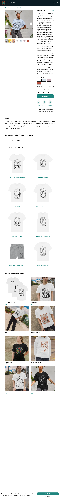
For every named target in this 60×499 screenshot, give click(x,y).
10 (44, 89)
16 (44, 92)
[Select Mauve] (49, 80)
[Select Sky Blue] (44, 80)
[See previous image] (7, 23)
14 (39, 92)
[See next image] (31, 23)
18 (49, 92)
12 (49, 89)
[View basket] (57, 2)
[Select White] (39, 80)
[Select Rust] (39, 83)
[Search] (54, 2)
